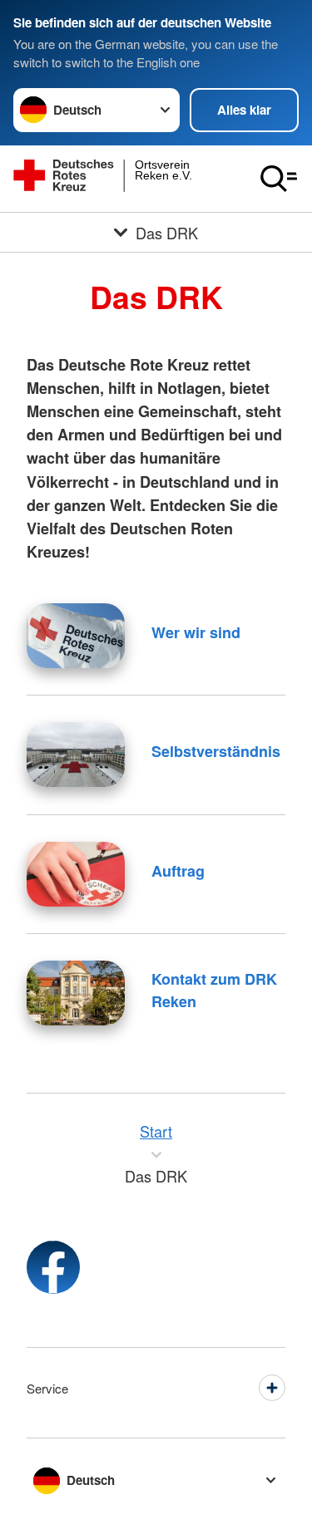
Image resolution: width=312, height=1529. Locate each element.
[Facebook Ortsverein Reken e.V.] (53, 1267)
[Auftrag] (76, 874)
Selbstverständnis (215, 751)
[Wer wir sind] (76, 635)
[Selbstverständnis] (76, 754)
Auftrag (178, 871)
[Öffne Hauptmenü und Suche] (279, 179)
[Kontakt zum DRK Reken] (76, 993)
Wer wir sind (195, 632)
